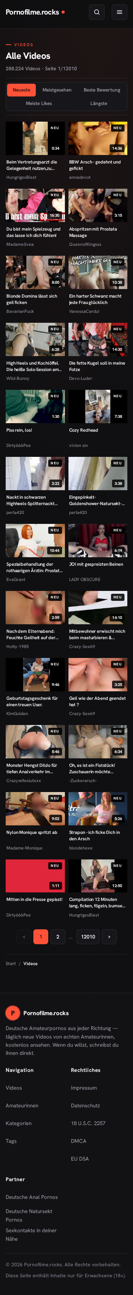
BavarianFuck (20, 311)
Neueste (21, 90)
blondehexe (81, 848)
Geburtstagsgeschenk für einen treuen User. (32, 701)
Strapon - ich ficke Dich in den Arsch (94, 835)
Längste (98, 103)
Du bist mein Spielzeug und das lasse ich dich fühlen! (33, 232)
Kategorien (19, 1123)
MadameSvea (20, 244)
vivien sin (78, 445)
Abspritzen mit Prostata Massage (93, 232)
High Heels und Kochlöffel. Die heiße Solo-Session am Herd (32, 366)
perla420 (15, 512)
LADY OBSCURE (84, 579)
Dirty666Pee (18, 445)
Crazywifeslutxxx (23, 780)
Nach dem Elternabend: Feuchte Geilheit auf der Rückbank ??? (30, 634)
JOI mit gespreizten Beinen (96, 564)
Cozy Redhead (84, 430)
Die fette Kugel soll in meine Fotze (97, 366)
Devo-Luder (80, 378)
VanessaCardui (84, 311)
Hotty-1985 (17, 646)
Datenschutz (85, 1105)
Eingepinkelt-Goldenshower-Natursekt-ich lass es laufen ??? (95, 500)
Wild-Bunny (17, 378)
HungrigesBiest (21, 177)
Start (11, 964)
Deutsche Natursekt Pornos (34, 1215)
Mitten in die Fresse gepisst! (34, 899)
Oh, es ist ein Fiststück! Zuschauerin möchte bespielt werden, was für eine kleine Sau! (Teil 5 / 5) (94, 768)
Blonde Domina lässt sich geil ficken (31, 299)
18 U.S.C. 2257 (88, 1123)
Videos (14, 1087)
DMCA (79, 1141)
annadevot (79, 177)
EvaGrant (15, 579)
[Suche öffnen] (97, 12)
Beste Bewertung (102, 90)
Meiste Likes (39, 103)
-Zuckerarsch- (83, 780)
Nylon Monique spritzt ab (31, 832)
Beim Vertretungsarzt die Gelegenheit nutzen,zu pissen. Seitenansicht (31, 165)
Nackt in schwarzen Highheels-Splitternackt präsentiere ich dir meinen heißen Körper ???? (32, 500)
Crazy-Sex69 (82, 646)
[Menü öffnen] (119, 12)
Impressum (84, 1087)
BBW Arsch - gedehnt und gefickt (95, 165)
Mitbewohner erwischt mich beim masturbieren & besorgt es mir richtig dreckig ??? (97, 634)
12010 (88, 936)
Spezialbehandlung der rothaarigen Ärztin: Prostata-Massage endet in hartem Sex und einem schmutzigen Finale (34, 567)
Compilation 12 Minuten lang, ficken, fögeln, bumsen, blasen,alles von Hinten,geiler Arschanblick (97, 902)
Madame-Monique (24, 848)
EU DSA (80, 1158)
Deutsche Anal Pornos (34, 1199)
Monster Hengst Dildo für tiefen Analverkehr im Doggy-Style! (31, 768)
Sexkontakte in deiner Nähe (34, 1235)
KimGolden (17, 713)
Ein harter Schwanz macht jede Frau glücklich (95, 299)
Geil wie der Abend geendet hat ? (97, 701)
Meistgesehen (57, 90)
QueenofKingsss (85, 244)
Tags (11, 1141)
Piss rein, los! (19, 430)
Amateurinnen (22, 1105)
